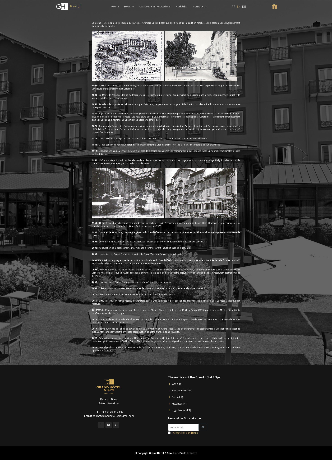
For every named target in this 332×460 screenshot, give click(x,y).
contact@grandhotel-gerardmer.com (113, 416)
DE (244, 6)
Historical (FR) (179, 403)
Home (115, 6)
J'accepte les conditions (185, 432)
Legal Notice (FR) (181, 410)
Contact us (200, 6)
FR (233, 6)
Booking (75, 6)
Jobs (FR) (177, 384)
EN (239, 6)
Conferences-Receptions (155, 6)
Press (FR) (177, 397)
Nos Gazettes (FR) (182, 390)
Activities (182, 6)
